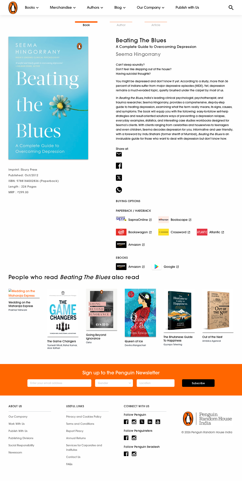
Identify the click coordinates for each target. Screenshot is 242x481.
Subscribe (198, 383)
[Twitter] (174, 175)
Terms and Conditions (80, 424)
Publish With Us (18, 431)
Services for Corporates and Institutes (84, 448)
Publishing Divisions (21, 438)
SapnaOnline (138, 220)
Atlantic (214, 232)
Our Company (149, 7)
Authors (93, 7)
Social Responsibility (21, 445)
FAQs (69, 464)
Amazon (134, 244)
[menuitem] (29, 7)
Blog (118, 7)
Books (30, 7)
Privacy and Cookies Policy (83, 416)
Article (155, 25)
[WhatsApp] (174, 187)
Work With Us (17, 424)
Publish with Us (187, 7)
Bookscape (179, 220)
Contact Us (73, 457)
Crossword (178, 232)
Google (169, 267)
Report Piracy (74, 431)
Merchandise (61, 7)
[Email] (174, 152)
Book (86, 25)
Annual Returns (76, 438)
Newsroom (15, 452)
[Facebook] (174, 163)
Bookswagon (138, 232)
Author (121, 25)
